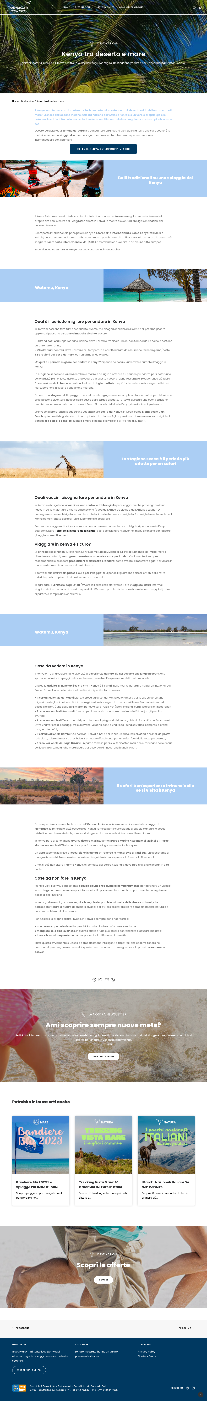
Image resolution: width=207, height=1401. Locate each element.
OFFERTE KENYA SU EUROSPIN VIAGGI (103, 149)
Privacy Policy (146, 1351)
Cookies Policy (147, 1356)
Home (66, 7)
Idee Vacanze (106, 7)
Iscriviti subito (103, 1056)
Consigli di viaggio (131, 7)
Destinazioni (83, 7)
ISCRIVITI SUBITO (30, 1370)
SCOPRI (103, 1279)
